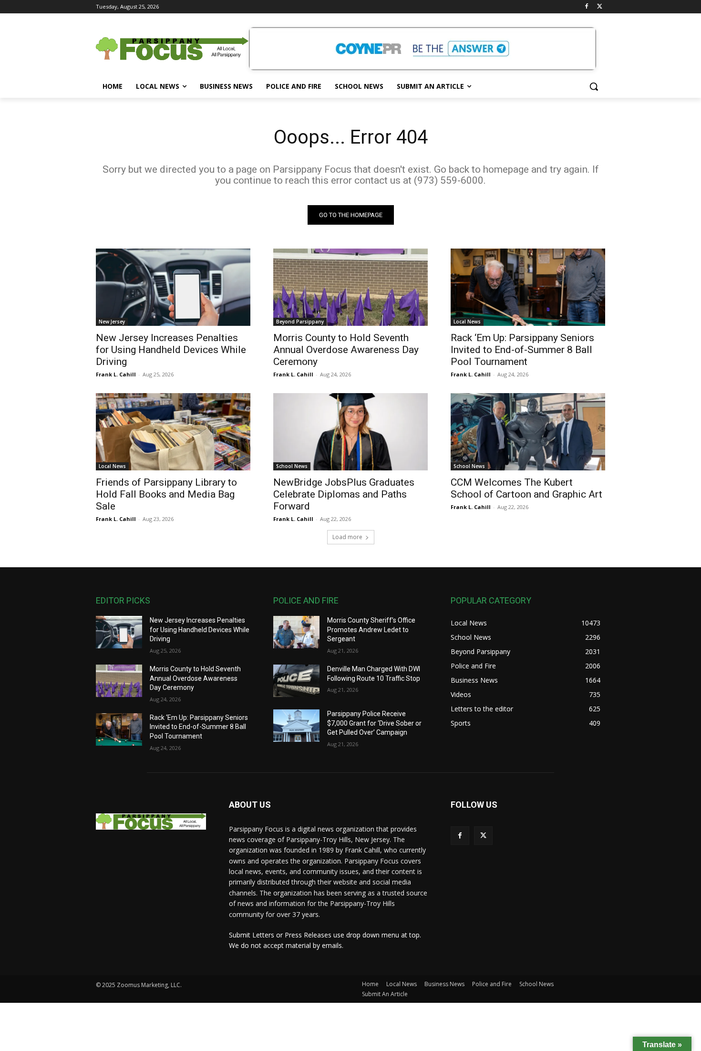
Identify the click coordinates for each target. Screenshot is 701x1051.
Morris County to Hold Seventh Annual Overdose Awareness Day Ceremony (346, 349)
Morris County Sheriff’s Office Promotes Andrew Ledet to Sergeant (371, 629)
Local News (467, 321)
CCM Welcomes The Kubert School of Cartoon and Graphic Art (526, 488)
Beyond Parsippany (300, 321)
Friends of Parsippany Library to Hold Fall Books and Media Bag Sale (166, 494)
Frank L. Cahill (116, 374)
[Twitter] (599, 6)
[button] (593, 86)
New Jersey (112, 321)
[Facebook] (586, 6)
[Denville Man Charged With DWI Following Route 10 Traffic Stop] (296, 681)
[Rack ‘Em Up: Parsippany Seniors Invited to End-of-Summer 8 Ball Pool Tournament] (528, 287)
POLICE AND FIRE (306, 600)
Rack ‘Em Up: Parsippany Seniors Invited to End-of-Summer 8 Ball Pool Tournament (522, 349)
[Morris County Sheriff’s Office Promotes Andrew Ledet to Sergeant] (296, 632)
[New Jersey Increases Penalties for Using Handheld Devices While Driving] (173, 287)
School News (292, 466)
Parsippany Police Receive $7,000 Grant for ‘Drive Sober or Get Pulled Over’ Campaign (374, 723)
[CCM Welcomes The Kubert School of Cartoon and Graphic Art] (528, 431)
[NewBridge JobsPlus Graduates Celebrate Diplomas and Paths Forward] (350, 431)
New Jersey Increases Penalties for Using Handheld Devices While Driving (171, 349)
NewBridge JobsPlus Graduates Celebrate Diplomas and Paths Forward (343, 494)
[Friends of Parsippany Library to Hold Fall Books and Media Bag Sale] (173, 431)
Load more (347, 537)
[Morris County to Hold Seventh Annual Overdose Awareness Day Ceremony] (350, 287)
